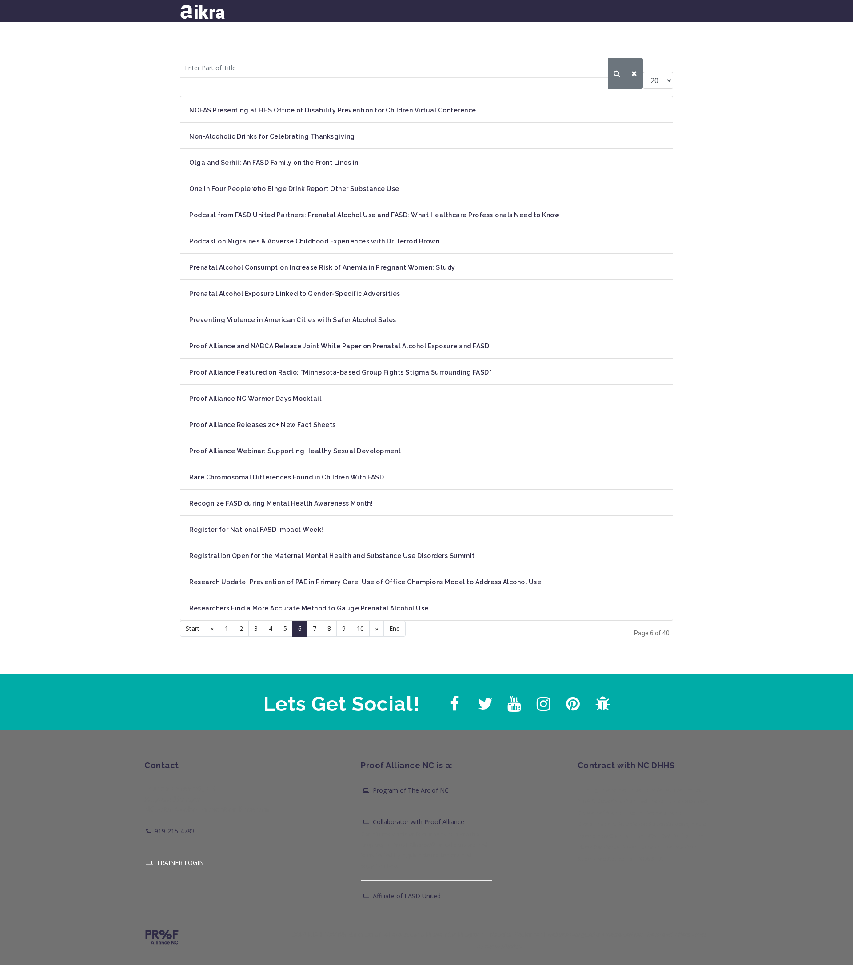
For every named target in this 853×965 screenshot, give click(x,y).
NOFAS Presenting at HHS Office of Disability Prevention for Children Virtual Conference (332, 110)
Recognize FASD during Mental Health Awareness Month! (281, 503)
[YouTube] (513, 702)
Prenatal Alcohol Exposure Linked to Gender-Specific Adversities (294, 293)
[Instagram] (542, 702)
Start (192, 628)
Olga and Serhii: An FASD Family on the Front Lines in (274, 162)
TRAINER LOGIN (179, 862)
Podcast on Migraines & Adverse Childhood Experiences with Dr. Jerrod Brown (314, 241)
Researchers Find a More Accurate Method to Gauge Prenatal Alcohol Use (309, 608)
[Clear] (634, 73)
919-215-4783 (174, 831)
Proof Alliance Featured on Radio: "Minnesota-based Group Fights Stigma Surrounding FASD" (340, 372)
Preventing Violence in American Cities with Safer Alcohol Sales (292, 319)
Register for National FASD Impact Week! (256, 529)
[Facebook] (454, 702)
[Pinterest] (572, 702)
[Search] (617, 73)
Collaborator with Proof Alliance (417, 821)
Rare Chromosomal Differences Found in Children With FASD (286, 477)
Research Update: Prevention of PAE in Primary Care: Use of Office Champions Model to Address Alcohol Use (365, 582)
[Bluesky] (601, 702)
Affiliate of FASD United (406, 896)
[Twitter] (484, 702)
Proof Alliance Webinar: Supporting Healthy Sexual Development (295, 451)
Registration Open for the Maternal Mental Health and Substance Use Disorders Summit (332, 555)
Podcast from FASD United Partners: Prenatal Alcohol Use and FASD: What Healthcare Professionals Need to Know (374, 215)
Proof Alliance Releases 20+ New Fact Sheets (262, 424)
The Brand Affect (666, 934)
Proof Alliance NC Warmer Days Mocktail (255, 398)
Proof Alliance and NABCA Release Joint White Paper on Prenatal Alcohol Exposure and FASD (339, 346)
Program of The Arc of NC (410, 790)
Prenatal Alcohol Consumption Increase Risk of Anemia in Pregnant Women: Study (322, 267)
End (394, 628)
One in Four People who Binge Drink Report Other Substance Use (294, 188)
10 (360, 628)
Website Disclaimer (515, 934)
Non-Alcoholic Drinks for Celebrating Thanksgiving (272, 136)
